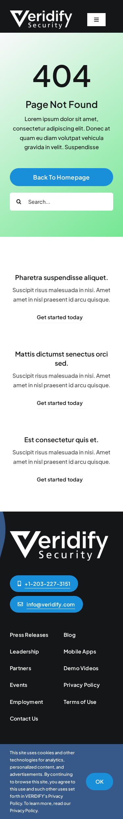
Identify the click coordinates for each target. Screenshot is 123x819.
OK (99, 781)
